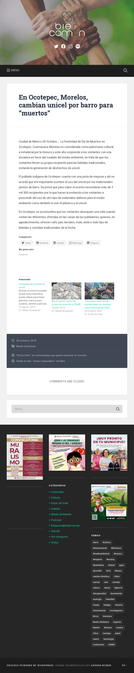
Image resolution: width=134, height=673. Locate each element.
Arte (108, 570)
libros (96, 616)
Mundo (96, 627)
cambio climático (101, 576)
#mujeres (97, 559)
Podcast (56, 520)
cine (106, 582)
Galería (55, 508)
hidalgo (107, 605)
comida (116, 582)
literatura (107, 616)
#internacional (100, 548)
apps (121, 565)
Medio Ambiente (26, 346)
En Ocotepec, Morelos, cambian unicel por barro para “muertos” (66, 105)
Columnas (57, 492)
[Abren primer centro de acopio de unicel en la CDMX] (66, 290)
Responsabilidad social (65, 525)
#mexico (118, 553)
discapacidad (99, 593)
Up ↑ (124, 665)
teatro (96, 639)
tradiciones (98, 644)
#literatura (116, 548)
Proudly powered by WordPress (30, 665)
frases (96, 605)
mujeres (117, 622)
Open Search (124, 70)
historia (119, 605)
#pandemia (98, 565)
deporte (118, 587)
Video (54, 542)
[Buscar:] (67, 409)
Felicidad (110, 599)
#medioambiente (101, 553)
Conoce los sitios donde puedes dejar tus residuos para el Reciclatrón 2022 (98, 304)
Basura (118, 570)
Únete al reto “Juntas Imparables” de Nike (40, 361)
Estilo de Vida (59, 503)
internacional (99, 610)
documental (116, 593)
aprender (97, 570)
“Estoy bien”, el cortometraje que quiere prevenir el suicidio (51, 355)
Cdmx (117, 576)
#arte (95, 542)
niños (95, 633)
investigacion (116, 610)
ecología (97, 599)
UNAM (111, 644)
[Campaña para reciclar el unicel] (35, 297)
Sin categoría (59, 536)
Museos (108, 627)
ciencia (96, 582)
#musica (110, 559)
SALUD (55, 531)
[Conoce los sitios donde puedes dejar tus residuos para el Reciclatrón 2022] (99, 290)
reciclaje (107, 633)
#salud (111, 565)
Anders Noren (101, 665)
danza (107, 587)
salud (117, 633)
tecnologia (108, 639)
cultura (96, 587)
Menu (15, 70)
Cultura (55, 497)
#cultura (107, 542)
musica (119, 627)
